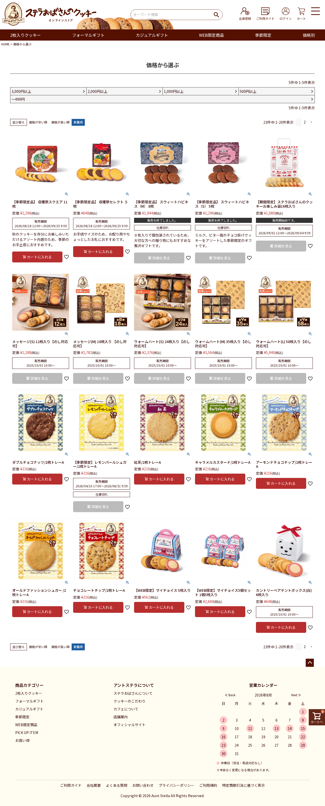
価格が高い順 (60, 122)
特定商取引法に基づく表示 (243, 785)
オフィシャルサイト (129, 724)
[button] (311, 122)
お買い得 (22, 740)
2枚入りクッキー (25, 35)
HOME (5, 44)
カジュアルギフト (152, 35)
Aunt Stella (160, 795)
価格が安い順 (38, 122)
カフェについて (125, 708)
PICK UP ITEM (26, 732)
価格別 (309, 35)
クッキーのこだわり (129, 701)
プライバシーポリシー (176, 785)
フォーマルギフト (88, 35)
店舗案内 (120, 716)
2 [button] (305, 121)
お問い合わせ (143, 785)
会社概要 (94, 785)
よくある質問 (116, 785)
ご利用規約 (208, 785)
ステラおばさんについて (133, 693)
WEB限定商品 (211, 35)
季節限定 (263, 35)
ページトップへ (310, 663)
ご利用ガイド (71, 785)
